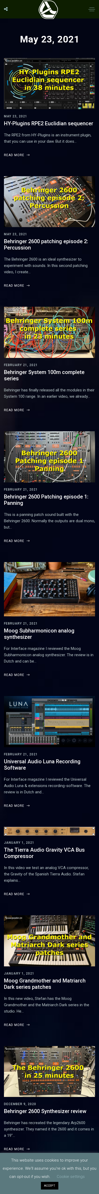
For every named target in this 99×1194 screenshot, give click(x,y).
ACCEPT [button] (49, 1185)
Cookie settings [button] (71, 1176)
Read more (14, 155)
